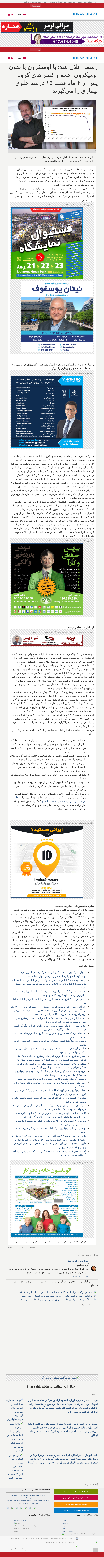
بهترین (37, 1495)
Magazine (42, 1500)
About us (64, 1520)
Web (30, 1503)
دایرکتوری (26, 1495)
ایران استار (43, 1495)
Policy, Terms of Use (68, 1531)
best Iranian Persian (20, 1500)
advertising (33, 1500)
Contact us (65, 1523)
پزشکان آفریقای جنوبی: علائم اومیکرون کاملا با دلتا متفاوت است (52, 1078)
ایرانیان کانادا (18, 1495)
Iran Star (9, 1500)
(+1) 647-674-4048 (20, 1520)
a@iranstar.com (80, 1276)
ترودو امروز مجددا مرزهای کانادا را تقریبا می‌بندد (60, 1014)
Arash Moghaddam (77, 1261)
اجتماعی (32, 1498)
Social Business (23, 1503)
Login (63, 1528)
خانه (96, 2)
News (28, 1500)
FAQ (63, 1526)
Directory (35, 1503)
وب (30, 1495)
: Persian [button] (36, 6)
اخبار (11, 1495)
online (47, 1500)
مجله (33, 1495)
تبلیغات (27, 1498)
